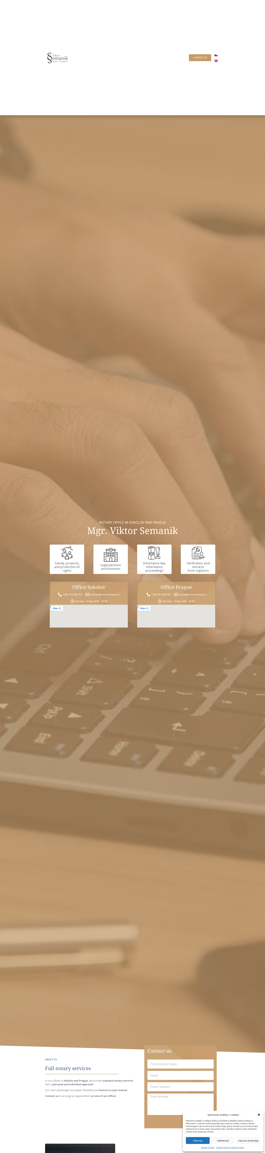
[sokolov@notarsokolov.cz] (87, 594)
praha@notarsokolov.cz (192, 594)
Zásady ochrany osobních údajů (230, 1147)
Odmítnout (223, 1140)
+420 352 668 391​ (73, 594)
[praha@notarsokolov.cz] (176, 594)
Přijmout (197, 1140)
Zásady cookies (208, 1147)
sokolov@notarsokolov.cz (104, 594)
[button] (258, 1114)
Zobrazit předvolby (248, 1140)
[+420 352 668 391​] (60, 594)
